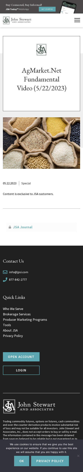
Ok (21, 461)
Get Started (47, 9)
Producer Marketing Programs (25, 319)
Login (21, 370)
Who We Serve (13, 309)
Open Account (21, 356)
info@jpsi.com (18, 272)
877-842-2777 (18, 279)
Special (26, 183)
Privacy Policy (13, 335)
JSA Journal (23, 227)
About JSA (10, 330)
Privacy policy (50, 461)
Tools (7, 325)
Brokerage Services (17, 314)
